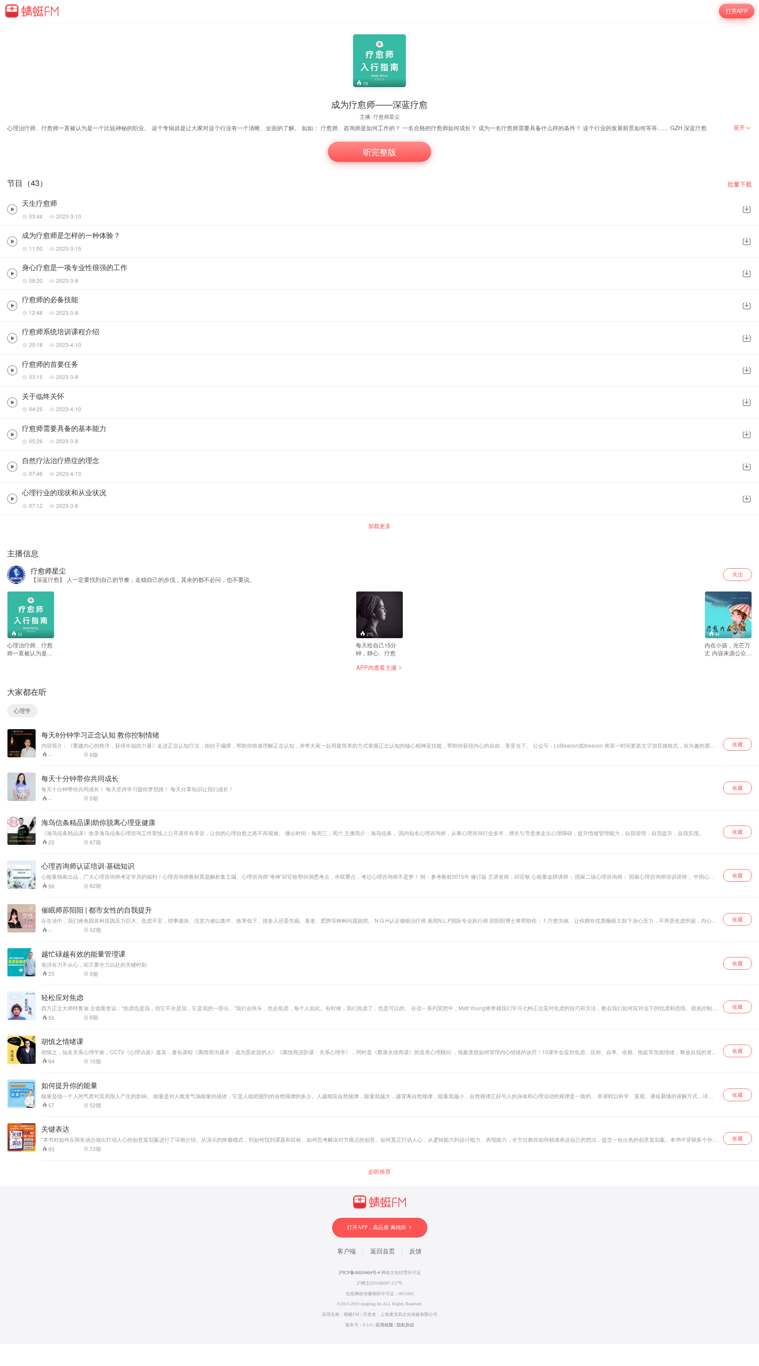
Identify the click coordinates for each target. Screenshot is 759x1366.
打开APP (737, 11)
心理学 (22, 710)
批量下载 (739, 184)
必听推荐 (379, 1172)
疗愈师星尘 (386, 116)
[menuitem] (743, 127)
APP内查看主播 (376, 667)
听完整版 (379, 152)
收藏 (737, 744)
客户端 (346, 1251)
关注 (737, 574)
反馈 (415, 1251)
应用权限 (384, 1324)
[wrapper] (379, 683)
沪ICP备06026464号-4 (359, 1272)
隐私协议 (405, 1324)
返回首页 (382, 1251)
